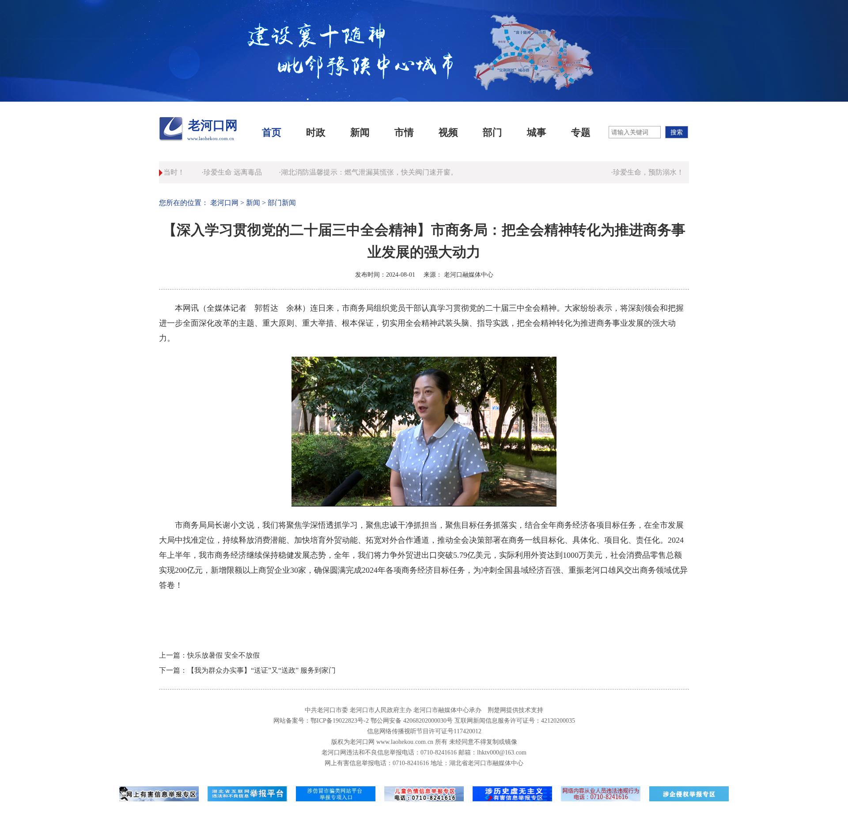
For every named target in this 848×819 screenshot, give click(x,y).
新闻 (360, 132)
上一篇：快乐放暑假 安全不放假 (209, 655)
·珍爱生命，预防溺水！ (629, 172)
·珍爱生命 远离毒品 (213, 172)
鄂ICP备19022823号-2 (339, 720)
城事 (536, 132)
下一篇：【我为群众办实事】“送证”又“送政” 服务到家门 (247, 670)
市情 (404, 132)
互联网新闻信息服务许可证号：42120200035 (514, 720)
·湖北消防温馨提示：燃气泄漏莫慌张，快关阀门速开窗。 (350, 172)
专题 (581, 132)
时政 (316, 132)
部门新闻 (282, 202)
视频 (448, 132)
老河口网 (224, 202)
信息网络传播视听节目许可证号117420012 (424, 731)
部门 (492, 132)
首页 (271, 132)
